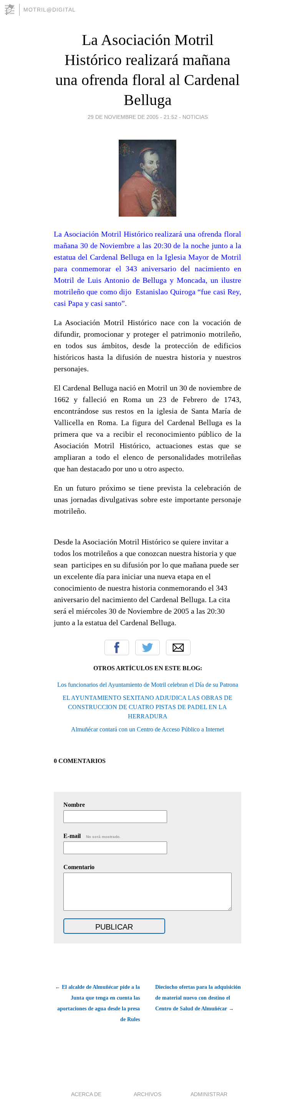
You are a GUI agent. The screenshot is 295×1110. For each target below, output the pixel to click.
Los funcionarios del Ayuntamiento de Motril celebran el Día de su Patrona (147, 684)
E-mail (92, 836)
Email (178, 647)
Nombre (74, 804)
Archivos (147, 1094)
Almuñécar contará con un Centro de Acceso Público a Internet (147, 729)
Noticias (195, 117)
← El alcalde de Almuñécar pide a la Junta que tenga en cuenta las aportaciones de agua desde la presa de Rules (97, 1003)
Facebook (116, 647)
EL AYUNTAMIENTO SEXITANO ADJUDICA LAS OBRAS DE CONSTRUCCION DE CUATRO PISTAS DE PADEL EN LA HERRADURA (147, 706)
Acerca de (86, 1094)
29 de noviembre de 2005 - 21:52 (132, 117)
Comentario (78, 867)
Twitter (147, 647)
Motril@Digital (49, 10)
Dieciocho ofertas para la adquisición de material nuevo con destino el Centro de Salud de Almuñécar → (198, 998)
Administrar (209, 1094)
